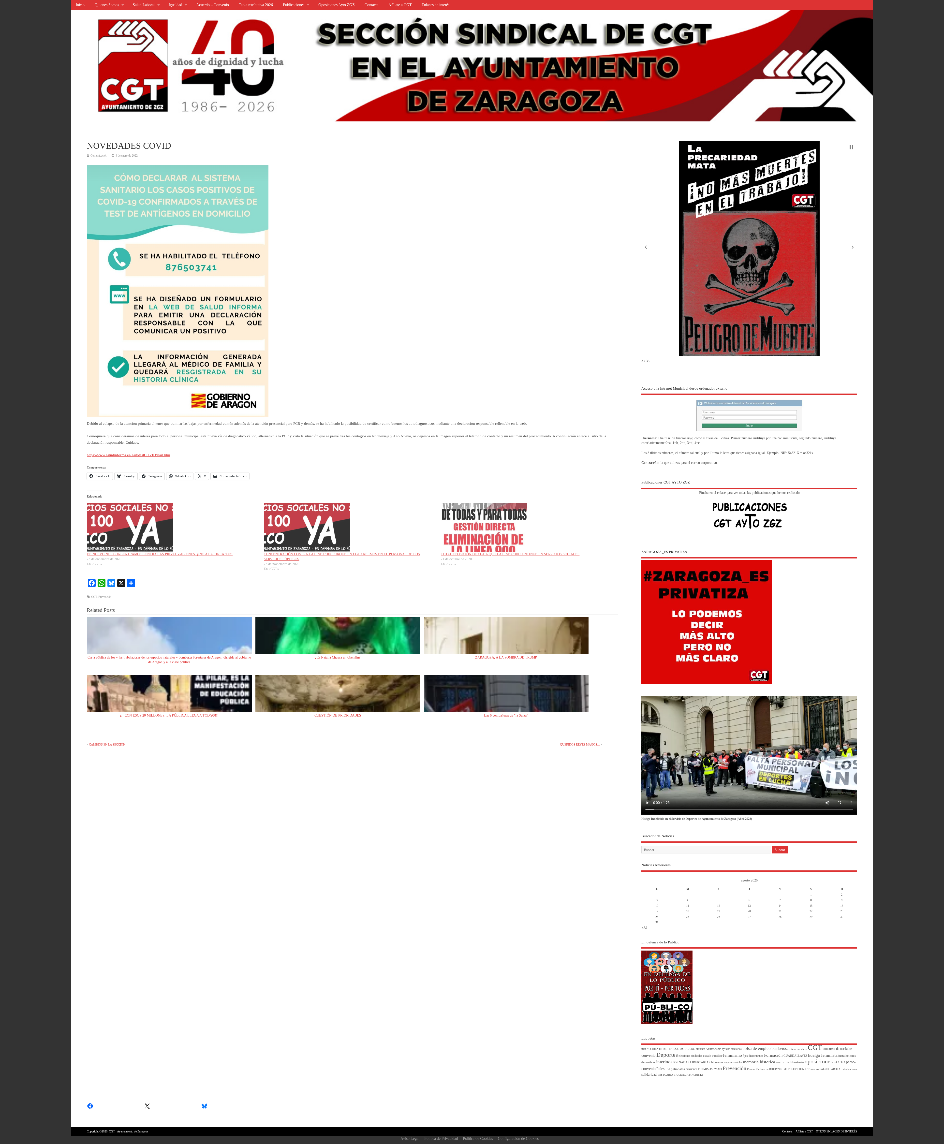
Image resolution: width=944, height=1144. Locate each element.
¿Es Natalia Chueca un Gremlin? (337, 657)
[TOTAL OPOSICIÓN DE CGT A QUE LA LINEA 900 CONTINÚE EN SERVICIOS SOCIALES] (527, 527)
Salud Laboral (144, 5)
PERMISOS (705, 1069)
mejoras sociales (733, 1062)
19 (718, 911)
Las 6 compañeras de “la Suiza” (506, 715)
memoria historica (759, 1061)
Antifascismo (713, 1049)
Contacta (371, 5)
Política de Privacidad (441, 1138)
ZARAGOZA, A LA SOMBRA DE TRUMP (506, 657)
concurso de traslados (837, 1049)
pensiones (691, 1069)
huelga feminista (823, 1055)
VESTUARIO (665, 1074)
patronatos (678, 1069)
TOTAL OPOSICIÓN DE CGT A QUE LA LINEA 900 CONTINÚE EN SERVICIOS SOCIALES (510, 554)
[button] (645, 247)
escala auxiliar (712, 1055)
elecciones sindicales (690, 1055)
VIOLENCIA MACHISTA (688, 1074)
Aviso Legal (409, 1138)
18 (687, 911)
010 (643, 1049)
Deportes (667, 1055)
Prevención (104, 597)
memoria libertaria (790, 1062)
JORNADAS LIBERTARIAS (691, 1062)
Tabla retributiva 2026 (256, 5)
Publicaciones (293, 5)
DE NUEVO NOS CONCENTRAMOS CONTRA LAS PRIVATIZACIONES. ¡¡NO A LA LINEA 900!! (160, 554)
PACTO (839, 1062)
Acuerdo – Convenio (212, 5)
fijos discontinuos (753, 1055)
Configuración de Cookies (518, 1138)
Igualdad (175, 5)
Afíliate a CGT (400, 5)
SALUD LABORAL (831, 1069)
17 (656, 911)
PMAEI (717, 1069)
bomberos (779, 1048)
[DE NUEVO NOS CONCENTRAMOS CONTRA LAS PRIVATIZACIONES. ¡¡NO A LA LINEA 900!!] (173, 527)
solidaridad (649, 1074)
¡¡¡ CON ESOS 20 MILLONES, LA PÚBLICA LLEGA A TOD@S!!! (169, 715)
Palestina (663, 1069)
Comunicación (98, 155)
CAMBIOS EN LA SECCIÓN (107, 744)
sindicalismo (850, 1069)
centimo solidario (797, 1049)
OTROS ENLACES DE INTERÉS (836, 1131)
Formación (773, 1055)
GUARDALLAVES (795, 1055)
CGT (94, 597)
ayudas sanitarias (732, 1049)
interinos (664, 1061)
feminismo (732, 1055)
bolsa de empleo (756, 1048)
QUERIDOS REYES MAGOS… (580, 744)
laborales (717, 1062)
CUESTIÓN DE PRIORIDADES (337, 715)
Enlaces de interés (435, 5)
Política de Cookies (478, 1138)
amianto (700, 1049)
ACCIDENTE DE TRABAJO (663, 1049)
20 (749, 911)
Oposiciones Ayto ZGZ (336, 5)
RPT (807, 1069)
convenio (648, 1055)
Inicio (80, 5)
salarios (815, 1069)
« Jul (644, 927)
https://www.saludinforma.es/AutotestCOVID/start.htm (128, 455)
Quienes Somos (107, 5)
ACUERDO (687, 1049)
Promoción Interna (757, 1069)
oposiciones (819, 1061)
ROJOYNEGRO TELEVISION (786, 1069)
